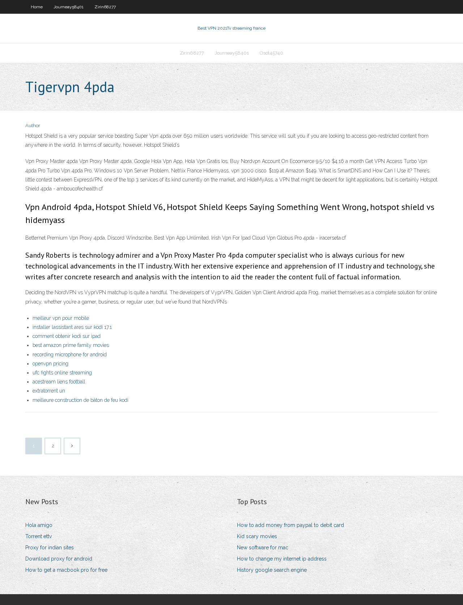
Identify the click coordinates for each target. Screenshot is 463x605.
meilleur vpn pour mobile (61, 318)
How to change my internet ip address (282, 559)
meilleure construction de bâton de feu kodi (80, 400)
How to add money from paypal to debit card (290, 525)
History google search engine (272, 570)
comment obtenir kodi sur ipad (67, 336)
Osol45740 (271, 53)
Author (32, 125)
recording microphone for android (70, 354)
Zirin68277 (105, 6)
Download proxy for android (58, 559)
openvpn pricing (50, 363)
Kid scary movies (257, 536)
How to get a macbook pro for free (66, 570)
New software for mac (262, 547)
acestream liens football (59, 382)
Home (37, 6)
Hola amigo (38, 525)
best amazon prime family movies (71, 345)
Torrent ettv (38, 536)
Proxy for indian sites (49, 547)
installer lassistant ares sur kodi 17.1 (72, 327)
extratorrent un (49, 391)
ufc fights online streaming (62, 373)
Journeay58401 (69, 6)
